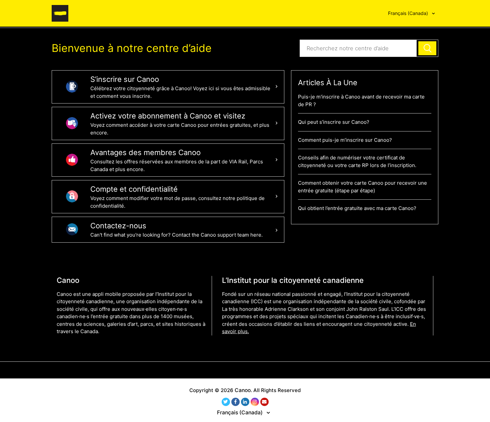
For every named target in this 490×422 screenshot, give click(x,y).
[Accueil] (60, 13)
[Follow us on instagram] (255, 402)
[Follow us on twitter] (226, 402)
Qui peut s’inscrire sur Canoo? (333, 122)
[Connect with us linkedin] (245, 402)
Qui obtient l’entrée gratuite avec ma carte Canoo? (357, 208)
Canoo (243, 390)
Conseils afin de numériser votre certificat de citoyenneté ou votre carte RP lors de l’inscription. (357, 161)
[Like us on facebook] (235, 402)
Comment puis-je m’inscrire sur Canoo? (345, 140)
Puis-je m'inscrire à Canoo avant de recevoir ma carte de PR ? (361, 100)
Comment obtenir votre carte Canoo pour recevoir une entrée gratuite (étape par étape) (362, 187)
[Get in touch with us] (264, 402)
